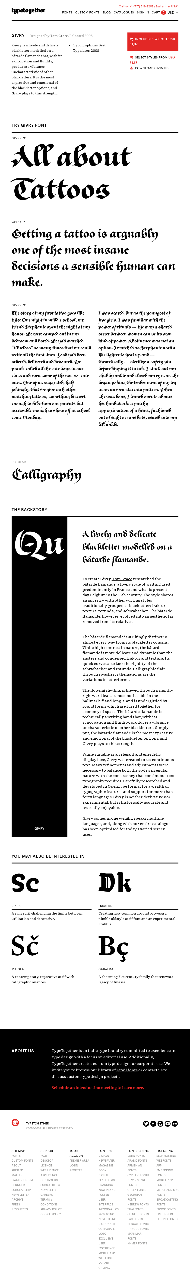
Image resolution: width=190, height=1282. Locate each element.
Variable (104, 1263)
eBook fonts (166, 1209)
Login (74, 1165)
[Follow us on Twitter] (146, 1125)
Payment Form (22, 1180)
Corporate (106, 1229)
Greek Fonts (136, 1190)
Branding (105, 1185)
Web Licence (50, 1170)
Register (76, 1170)
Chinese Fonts (138, 1214)
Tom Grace (59, 35)
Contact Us (49, 1180)
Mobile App (106, 1253)
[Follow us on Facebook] (153, 1125)
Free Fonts (164, 1214)
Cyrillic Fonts (138, 1175)
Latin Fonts (136, 1156)
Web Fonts (106, 1258)
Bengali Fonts (138, 1224)
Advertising (107, 1219)
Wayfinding (107, 1190)
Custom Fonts (87, 12)
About (16, 1165)
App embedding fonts (164, 1170)
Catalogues (124, 12)
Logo (102, 1234)
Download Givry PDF (152, 68)
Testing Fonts (166, 1219)
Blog (106, 12)
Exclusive (105, 1238)
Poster (103, 1195)
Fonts (16, 1156)
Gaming (104, 1268)
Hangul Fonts (138, 1229)
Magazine (105, 1165)
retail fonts (127, 1070)
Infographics (108, 1209)
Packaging (106, 1214)
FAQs (44, 1156)
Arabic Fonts (137, 1161)
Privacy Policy (51, 1209)
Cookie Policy (51, 1214)
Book (102, 1170)
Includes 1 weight (152, 41)
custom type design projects (92, 1076)
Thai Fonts (135, 1209)
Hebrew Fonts (138, 1204)
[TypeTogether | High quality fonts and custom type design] (15, 1122)
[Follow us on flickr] (174, 1125)
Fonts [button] (67, 12)
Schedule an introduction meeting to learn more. (98, 1088)
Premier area (79, 1161)
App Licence (49, 1175)
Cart (158, 12)
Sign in (143, 12)
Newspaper (106, 1161)
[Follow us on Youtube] (167, 1125)
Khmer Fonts (137, 1243)
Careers (47, 1195)
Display (103, 1156)
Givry (16, 138)
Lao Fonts (135, 1219)
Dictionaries (107, 1224)
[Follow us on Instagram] (160, 1125)
